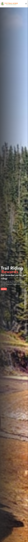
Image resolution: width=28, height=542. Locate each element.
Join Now (4, 289)
